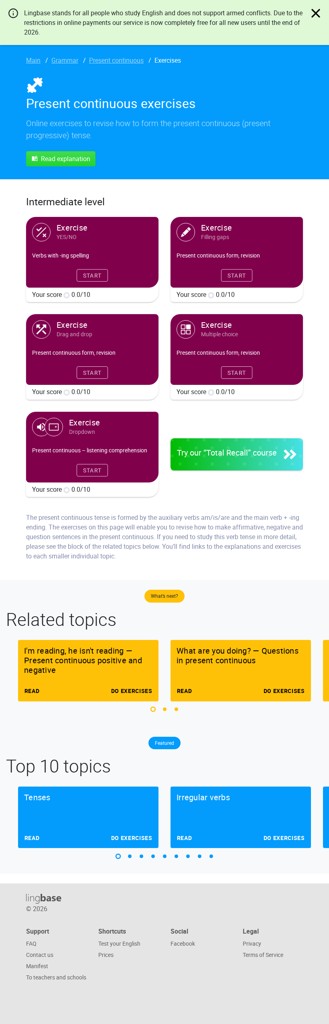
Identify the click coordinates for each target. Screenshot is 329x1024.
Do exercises (131, 691)
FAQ (31, 943)
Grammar (64, 60)
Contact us (39, 955)
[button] (153, 709)
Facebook (183, 943)
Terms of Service (263, 955)
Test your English (119, 943)
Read (31, 691)
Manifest (37, 966)
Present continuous (116, 60)
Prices (106, 955)
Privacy (252, 943)
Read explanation (65, 158)
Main (33, 60)
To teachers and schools (56, 977)
